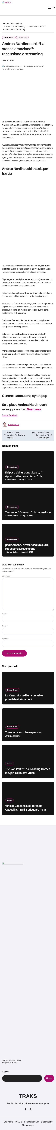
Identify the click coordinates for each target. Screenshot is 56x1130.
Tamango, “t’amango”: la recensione (28, 512)
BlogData (45, 1122)
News (9, 800)
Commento (6, 576)
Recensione (8, 37)
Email (4, 626)
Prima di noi (12, 690)
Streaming (22, 37)
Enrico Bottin (12, 516)
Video (9, 764)
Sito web (5, 639)
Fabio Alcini (13, 424)
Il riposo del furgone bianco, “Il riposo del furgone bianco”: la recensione (24, 476)
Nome (5, 613)
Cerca (5, 1071)
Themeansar (28, 1125)
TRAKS (28, 1096)
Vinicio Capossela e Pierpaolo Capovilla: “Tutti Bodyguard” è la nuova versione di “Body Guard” (25, 809)
